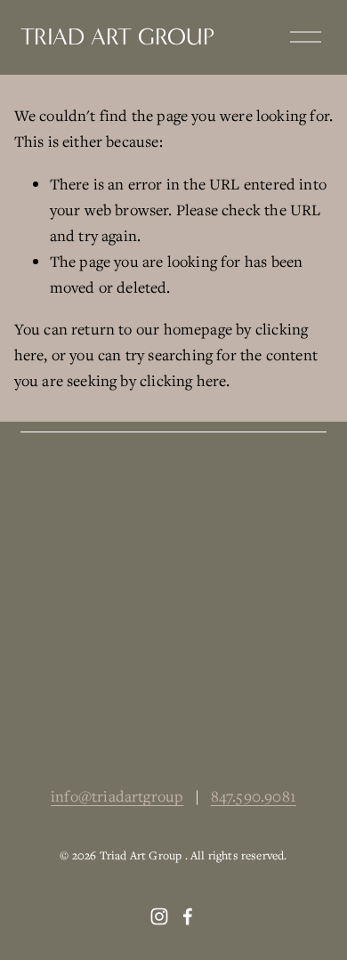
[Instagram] (159, 916)
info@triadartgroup (117, 796)
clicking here (183, 380)
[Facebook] (188, 916)
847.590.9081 (253, 796)
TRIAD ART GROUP (117, 37)
